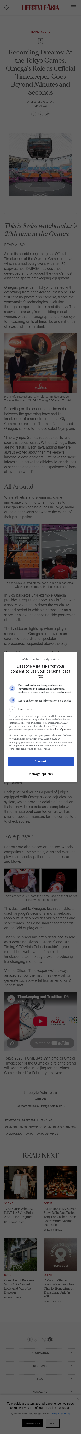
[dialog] (40, 717)
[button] (40, 709)
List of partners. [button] (63, 729)
